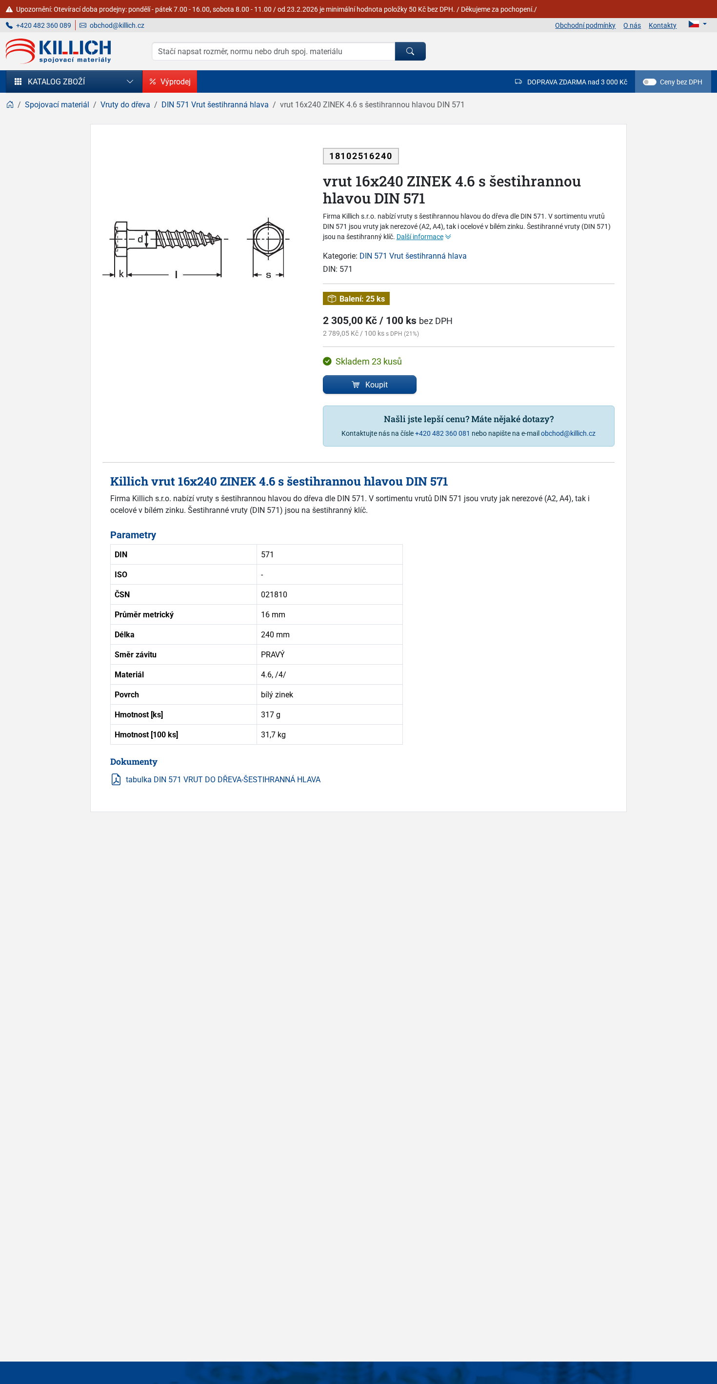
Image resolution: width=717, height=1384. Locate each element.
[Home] (10, 104)
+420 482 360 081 (442, 433)
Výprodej (175, 81)
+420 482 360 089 (43, 25)
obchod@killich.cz (116, 25)
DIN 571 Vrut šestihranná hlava (413, 256)
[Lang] (697, 24)
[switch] (650, 82)
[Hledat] (410, 51)
